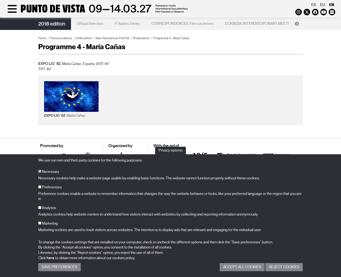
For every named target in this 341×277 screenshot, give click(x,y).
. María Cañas (64, 115)
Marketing (49, 223)
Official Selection (90, 23)
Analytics (48, 208)
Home (42, 38)
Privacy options (171, 150)
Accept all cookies (242, 267)
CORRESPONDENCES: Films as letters (182, 23)
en (331, 4)
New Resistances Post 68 (112, 38)
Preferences (51, 187)
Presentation (141, 38)
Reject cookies (284, 267)
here (50, 258)
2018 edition (51, 24)
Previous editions (61, 38)
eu (322, 5)
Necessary (50, 171)
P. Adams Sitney (127, 23)
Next (297, 24)
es (313, 5)
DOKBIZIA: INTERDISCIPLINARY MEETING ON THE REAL (271, 23)
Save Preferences (59, 267)
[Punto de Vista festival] (97, 12)
